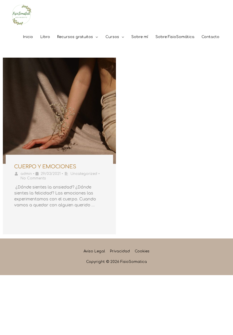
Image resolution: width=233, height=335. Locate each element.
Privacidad (120, 251)
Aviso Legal (94, 251)
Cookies (142, 251)
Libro (45, 37)
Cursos (112, 37)
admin (26, 174)
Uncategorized (83, 174)
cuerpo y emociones (45, 166)
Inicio (28, 37)
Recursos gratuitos (75, 37)
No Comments (33, 178)
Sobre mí (139, 37)
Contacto (210, 37)
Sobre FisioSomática (174, 37)
